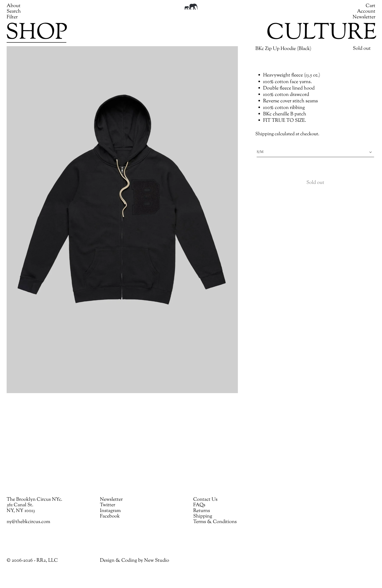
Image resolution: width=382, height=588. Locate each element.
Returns (201, 510)
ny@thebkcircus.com (28, 521)
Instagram (110, 510)
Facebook (110, 516)
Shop (36, 33)
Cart (370, 6)
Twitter (107, 505)
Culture (321, 33)
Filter (12, 17)
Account (366, 11)
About (14, 6)
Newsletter (364, 17)
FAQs (199, 505)
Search (14, 11)
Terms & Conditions (215, 521)
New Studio (156, 560)
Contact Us (205, 499)
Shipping (264, 134)
